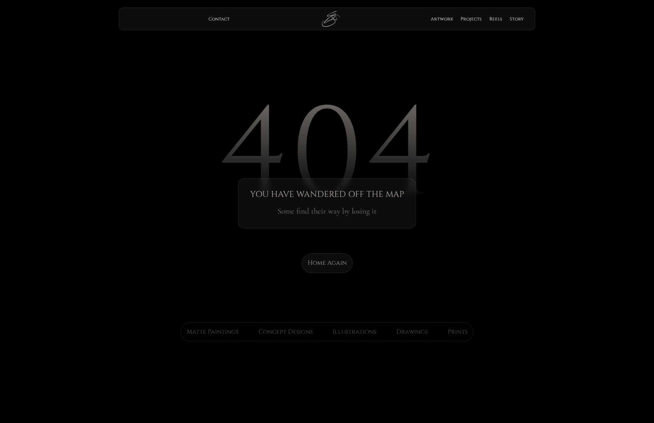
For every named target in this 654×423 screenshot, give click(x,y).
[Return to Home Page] (331, 19)
